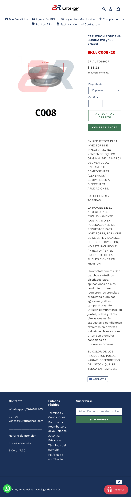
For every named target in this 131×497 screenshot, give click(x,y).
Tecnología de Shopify (47, 489)
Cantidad (94, 97)
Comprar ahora (105, 127)
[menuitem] (16, 19)
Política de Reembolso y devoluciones (57, 426)
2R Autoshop (26, 489)
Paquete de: (95, 84)
